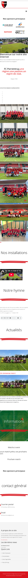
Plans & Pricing (5, 562)
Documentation (5, 556)
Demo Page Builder (6, 559)
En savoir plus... (4, 539)
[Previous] (0, 242)
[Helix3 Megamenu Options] (26, 11)
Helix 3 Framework (6, 553)
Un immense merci (8, 373)
